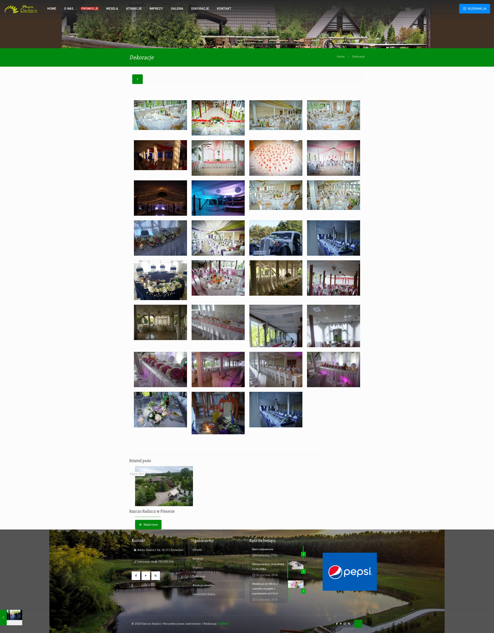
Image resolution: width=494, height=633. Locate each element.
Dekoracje (199, 576)
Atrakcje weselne (203, 585)
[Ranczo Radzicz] (21, 8)
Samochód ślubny (204, 594)
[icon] (344, 623)
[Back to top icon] (358, 624)
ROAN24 (223, 623)
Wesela (197, 550)
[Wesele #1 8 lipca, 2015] (11, 617)
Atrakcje (198, 558)
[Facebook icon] (336, 623)
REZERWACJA (477, 8)
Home (341, 56)
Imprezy (198, 567)
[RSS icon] (349, 623)
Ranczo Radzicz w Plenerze (152, 511)
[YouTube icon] (340, 623)
